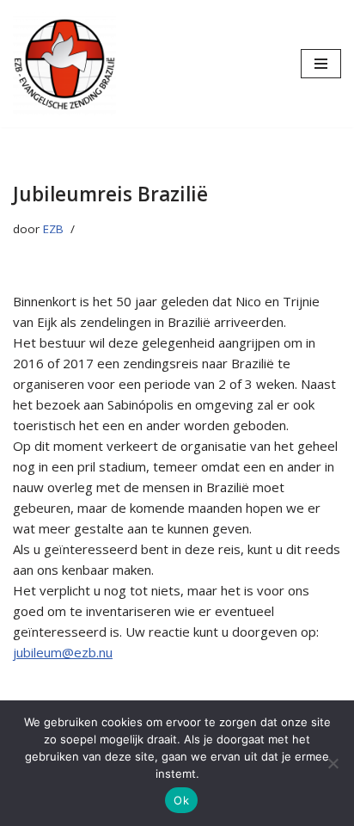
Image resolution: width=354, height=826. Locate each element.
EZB (53, 229)
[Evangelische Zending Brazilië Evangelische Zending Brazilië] (64, 63)
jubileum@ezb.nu (63, 652)
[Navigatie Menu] (321, 63)
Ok (181, 800)
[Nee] (332, 763)
